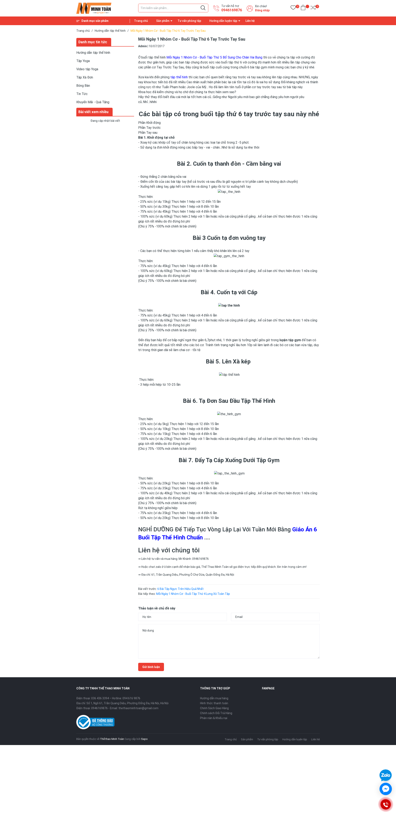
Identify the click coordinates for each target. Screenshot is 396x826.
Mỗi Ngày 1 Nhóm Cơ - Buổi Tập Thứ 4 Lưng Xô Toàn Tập (193, 593)
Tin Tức (82, 94)
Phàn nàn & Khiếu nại (213, 718)
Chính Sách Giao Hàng (214, 708)
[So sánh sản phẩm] (313, 8)
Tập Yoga (83, 61)
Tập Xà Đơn (84, 77)
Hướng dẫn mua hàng (214, 698)
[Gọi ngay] (385, 804)
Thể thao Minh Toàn (112, 738)
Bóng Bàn (83, 86)
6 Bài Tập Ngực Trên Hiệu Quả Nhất (180, 589)
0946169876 (231, 10)
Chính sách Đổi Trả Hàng (216, 713)
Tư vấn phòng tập (189, 20)
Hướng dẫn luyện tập (223, 20)
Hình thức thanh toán (214, 703)
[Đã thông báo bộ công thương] (95, 722)
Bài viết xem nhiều (93, 112)
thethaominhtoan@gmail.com (138, 708)
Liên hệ (250, 20)
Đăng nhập (262, 10)
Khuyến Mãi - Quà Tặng (92, 102)
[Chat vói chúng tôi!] (386, 789)
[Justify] (203, 8)
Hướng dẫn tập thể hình (93, 53)
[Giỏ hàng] (303, 8)
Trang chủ (141, 20)
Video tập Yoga (87, 69)
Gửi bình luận (151, 667)
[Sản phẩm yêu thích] (293, 8)
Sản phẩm (162, 20)
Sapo (144, 738)
